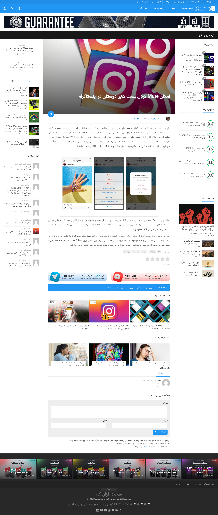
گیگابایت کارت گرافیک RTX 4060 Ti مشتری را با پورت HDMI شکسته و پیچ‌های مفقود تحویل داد (191, 70)
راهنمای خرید (159, 8)
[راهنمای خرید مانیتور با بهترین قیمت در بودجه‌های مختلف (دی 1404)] (91, 469)
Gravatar (147, 446)
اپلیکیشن (152, 252)
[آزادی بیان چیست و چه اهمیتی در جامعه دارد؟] (208, 273)
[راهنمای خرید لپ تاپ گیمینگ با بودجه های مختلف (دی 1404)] (18, 469)
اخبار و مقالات (187, 8)
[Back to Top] (109, 489)
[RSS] (120, 510)
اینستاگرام (136, 252)
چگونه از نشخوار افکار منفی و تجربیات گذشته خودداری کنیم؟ (70, 364)
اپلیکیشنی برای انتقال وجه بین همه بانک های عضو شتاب (71, 327)
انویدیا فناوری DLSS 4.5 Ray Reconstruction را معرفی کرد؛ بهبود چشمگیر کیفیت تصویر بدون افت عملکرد (15, 130)
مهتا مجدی (156, 118)
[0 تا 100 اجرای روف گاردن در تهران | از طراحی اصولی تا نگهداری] (208, 253)
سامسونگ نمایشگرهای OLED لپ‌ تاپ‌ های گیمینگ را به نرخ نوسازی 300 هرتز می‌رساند (191, 58)
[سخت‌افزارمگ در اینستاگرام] (109, 510)
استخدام (179, 484)
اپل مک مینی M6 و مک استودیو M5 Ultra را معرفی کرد (16, 143)
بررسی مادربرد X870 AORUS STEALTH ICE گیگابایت (194, 149)
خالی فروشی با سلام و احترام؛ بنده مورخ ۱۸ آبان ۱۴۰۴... (19, 179)
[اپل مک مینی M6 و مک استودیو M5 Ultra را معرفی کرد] (34, 143)
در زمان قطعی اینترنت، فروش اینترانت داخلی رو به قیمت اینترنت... (17, 205)
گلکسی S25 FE (193, 1)
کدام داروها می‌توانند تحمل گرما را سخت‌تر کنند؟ (150, 364)
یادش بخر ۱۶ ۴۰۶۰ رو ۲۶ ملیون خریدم (18, 223)
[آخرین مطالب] (30, 81)
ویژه (129, 8)
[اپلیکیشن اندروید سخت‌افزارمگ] (116, 510)
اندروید (144, 252)
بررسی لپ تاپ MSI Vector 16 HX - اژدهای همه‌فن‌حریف (192, 175)
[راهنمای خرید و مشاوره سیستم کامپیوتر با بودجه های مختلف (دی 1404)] (163, 469)
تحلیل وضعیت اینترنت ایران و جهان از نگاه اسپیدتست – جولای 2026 (16, 117)
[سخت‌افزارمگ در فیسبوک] (105, 510)
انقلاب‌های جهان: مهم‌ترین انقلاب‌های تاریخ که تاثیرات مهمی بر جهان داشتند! (198, 228)
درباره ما (198, 484)
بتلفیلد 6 (145, 1)
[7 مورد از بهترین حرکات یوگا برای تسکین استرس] (208, 263)
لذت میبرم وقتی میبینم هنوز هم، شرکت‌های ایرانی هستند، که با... (20, 264)
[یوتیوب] (140, 277)
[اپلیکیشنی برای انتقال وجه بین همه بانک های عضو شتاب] (68, 311)
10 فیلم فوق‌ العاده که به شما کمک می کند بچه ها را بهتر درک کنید (109, 364)
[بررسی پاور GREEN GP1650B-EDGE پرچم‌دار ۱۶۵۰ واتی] (209, 84)
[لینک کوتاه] (134, 118)
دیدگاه (162, 373)
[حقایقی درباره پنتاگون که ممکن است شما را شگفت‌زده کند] (208, 243)
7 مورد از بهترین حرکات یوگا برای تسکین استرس (190, 264)
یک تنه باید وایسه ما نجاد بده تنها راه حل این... (18, 243)
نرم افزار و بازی (206, 35)
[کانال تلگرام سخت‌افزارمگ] (112, 510)
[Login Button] (4, 8)
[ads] (109, 22)
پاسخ (158, 386)
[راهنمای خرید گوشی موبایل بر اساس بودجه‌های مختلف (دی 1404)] (127, 469)
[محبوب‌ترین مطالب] (12, 81)
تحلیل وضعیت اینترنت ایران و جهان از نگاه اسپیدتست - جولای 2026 (130, 287)
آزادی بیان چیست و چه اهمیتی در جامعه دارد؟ (192, 274)
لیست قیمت (142, 8)
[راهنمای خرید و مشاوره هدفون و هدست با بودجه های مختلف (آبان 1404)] (200, 469)
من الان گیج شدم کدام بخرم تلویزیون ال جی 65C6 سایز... (18, 254)
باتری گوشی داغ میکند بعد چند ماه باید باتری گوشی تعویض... (17, 168)
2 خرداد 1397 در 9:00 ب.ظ (145, 380)
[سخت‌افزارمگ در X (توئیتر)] (101, 510)
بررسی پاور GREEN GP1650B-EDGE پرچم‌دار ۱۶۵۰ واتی (191, 83)
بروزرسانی (127, 252)
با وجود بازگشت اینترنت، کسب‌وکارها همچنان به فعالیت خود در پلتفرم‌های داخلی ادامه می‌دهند (16, 91)
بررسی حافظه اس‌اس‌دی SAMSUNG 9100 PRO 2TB (192, 137)
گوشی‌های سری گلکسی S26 (174, 1)
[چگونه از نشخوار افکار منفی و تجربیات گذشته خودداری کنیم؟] (68, 354)
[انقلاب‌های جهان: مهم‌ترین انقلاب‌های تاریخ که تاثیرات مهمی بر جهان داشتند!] (196, 214)
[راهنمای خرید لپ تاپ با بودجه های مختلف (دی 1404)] (54, 469)
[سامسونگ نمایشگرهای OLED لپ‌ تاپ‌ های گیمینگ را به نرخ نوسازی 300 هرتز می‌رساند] (209, 58)
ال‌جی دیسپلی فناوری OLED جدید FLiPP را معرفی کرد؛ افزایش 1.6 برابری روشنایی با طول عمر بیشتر (192, 96)
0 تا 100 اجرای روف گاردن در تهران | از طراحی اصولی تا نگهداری (190, 254)
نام (166, 420)
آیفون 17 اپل (156, 1)
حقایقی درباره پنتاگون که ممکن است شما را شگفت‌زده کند (190, 244)
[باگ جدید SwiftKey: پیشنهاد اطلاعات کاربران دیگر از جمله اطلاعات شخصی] (150, 311)
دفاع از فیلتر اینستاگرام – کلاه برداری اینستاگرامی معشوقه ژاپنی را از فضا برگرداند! (111, 327)
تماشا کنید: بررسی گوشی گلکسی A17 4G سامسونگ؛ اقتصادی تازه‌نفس (192, 162)
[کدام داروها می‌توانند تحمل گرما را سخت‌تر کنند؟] (149, 354)
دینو (137, 1)
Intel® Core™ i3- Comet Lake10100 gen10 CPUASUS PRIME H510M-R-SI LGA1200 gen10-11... (19, 192)
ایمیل (104, 420)
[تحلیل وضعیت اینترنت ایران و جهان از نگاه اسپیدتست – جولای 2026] (34, 117)
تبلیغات (188, 484)
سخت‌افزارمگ (209, 484)
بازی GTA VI (207, 1)
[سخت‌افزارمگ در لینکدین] (97, 510)
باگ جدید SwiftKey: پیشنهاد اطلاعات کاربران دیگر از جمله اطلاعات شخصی (151, 327)
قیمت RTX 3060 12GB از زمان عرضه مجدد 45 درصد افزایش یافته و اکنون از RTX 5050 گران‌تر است (16, 104)
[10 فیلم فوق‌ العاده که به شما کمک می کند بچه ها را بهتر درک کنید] (109, 354)
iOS (159, 252)
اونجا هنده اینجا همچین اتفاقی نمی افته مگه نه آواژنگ (18, 233)
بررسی (173, 8)
